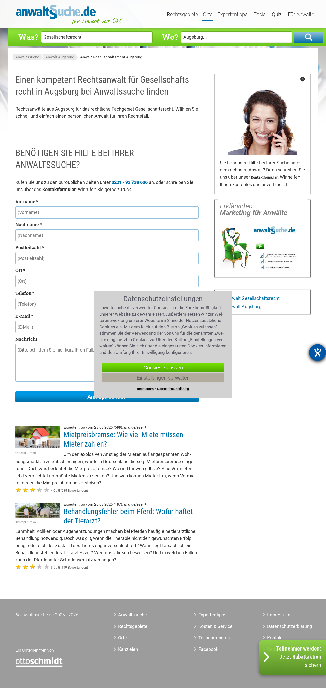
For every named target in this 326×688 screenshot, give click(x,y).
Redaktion (277, 649)
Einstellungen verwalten (163, 378)
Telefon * (24, 293)
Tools (260, 14)
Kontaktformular (264, 177)
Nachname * (28, 224)
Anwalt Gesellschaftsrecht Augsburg (111, 57)
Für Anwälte (301, 14)
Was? (28, 37)
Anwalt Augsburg (59, 57)
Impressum (278, 614)
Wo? (170, 37)
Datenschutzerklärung (284, 626)
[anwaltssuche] (70, 24)
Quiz (277, 14)
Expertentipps (233, 14)
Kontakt (275, 637)
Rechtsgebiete (182, 14)
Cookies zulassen (163, 367)
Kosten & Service (215, 626)
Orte (207, 14)
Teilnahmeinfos (214, 637)
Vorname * (26, 201)
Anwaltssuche (27, 57)
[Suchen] (308, 37)
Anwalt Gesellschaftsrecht (252, 298)
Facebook (208, 649)
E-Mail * (24, 316)
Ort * (20, 270)
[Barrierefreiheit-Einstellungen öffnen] (317, 352)
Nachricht (26, 339)
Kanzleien (128, 649)
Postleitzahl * (29, 247)
